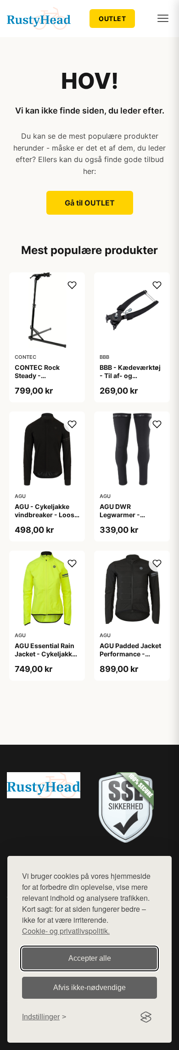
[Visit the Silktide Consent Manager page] (146, 1017)
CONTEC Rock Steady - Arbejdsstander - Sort (41, 379)
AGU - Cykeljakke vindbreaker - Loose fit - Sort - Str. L (46, 515)
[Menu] (163, 18)
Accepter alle (89, 958)
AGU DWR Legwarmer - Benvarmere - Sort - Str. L (131, 519)
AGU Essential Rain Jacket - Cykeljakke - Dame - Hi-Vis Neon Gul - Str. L (45, 658)
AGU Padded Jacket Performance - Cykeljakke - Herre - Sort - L (131, 658)
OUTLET (112, 18)
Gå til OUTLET (90, 202)
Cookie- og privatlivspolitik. (66, 931)
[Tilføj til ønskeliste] (72, 285)
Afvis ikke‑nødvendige (89, 987)
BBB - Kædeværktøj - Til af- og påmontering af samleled (130, 379)
